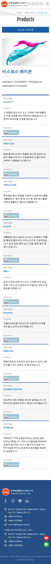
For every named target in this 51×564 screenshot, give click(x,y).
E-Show (31, 560)
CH (29, 4)
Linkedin (27, 501)
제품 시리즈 (30, 13)
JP (37, 4)
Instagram (13, 501)
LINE (46, 544)
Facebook (5, 501)
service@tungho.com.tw (19, 524)
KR (41, 4)
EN (33, 4)
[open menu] (47, 3)
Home (19, 13)
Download (12, 132)
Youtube (46, 538)
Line (20, 501)
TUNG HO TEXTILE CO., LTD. (21, 4)
